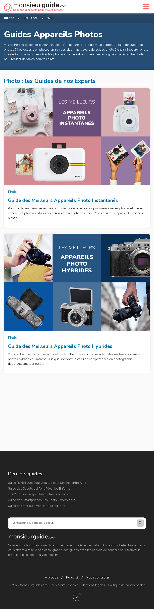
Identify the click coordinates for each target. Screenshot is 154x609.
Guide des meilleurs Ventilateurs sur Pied (36, 506)
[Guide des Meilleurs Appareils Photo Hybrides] (77, 282)
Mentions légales (93, 585)
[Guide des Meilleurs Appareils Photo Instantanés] (77, 136)
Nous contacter (97, 577)
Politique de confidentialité (126, 585)
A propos (51, 577)
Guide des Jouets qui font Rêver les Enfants (39, 488)
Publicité (72, 577)
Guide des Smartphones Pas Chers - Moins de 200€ (44, 500)
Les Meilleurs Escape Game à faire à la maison (39, 494)
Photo (12, 192)
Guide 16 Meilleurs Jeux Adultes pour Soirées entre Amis (47, 483)
